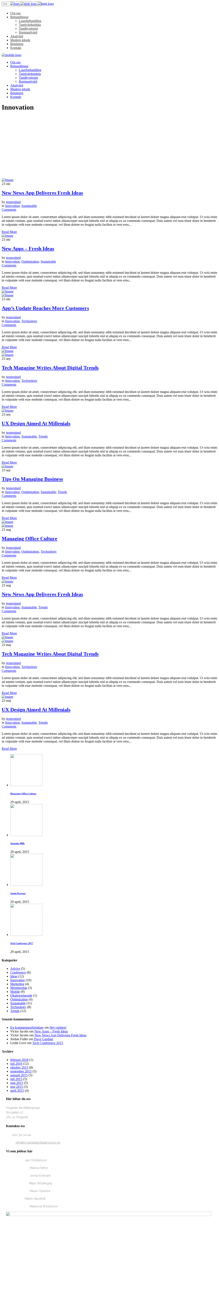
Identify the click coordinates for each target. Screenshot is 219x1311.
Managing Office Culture (29, 538)
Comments (9, 209)
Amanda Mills (17, 843)
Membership (18, 988)
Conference (18, 972)
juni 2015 (16, 1083)
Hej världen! (58, 1027)
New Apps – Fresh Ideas (28, 248)
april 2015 (17, 1090)
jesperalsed (13, 202)
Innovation (12, 206)
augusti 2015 (19, 1075)
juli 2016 (16, 1063)
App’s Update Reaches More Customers (45, 308)
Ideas (13, 976)
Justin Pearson (17, 893)
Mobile (15, 991)
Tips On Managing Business (32, 479)
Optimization (30, 261)
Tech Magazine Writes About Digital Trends (50, 368)
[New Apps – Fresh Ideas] (7, 235)
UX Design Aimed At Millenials (36, 423)
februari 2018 (19, 1060)
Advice (15, 968)
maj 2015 (16, 1086)
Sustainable (29, 206)
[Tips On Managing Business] (7, 466)
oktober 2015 (19, 1067)
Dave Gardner (43, 1039)
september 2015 (21, 1071)
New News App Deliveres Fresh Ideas (42, 193)
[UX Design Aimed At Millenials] (7, 410)
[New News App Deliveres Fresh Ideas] (7, 180)
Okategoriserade (21, 995)
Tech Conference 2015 (47, 1043)
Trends (43, 436)
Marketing (17, 984)
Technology (29, 321)
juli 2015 (16, 1079)
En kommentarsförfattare (27, 1027)
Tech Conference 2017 (21, 943)
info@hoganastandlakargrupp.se (38, 1142)
